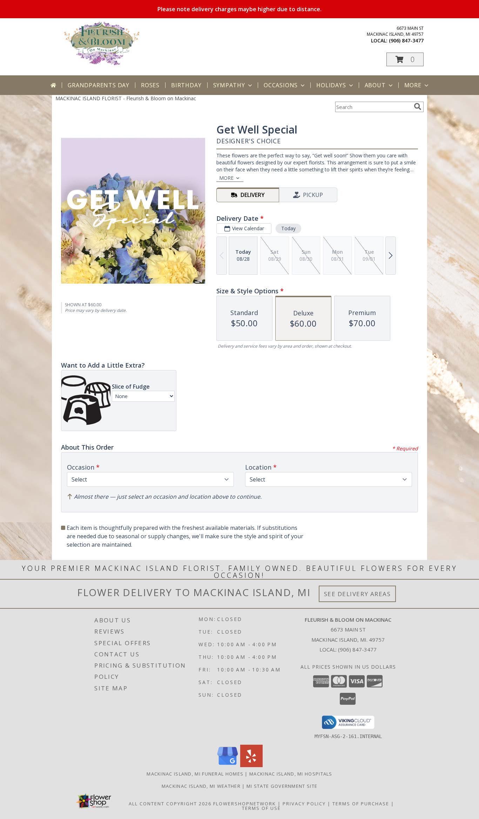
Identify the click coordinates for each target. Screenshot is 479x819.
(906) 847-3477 (406, 40)
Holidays (331, 85)
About (375, 85)
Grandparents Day (98, 85)
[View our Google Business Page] (227, 765)
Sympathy (229, 85)
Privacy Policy (304, 803)
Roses (150, 85)
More (412, 85)
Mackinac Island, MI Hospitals (290, 774)
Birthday (186, 85)
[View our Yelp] (251, 765)
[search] (417, 106)
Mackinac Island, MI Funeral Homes (195, 774)
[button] (405, 59)
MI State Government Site (282, 786)
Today (288, 228)
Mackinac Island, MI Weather (201, 786)
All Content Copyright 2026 (170, 803)
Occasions (281, 85)
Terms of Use (261, 808)
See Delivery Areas (357, 594)
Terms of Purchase (360, 803)
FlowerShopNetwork (244, 803)
